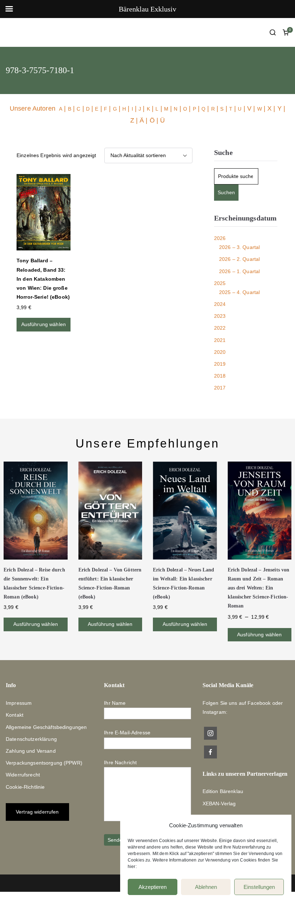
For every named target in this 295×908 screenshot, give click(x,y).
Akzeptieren (153, 887)
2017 (220, 388)
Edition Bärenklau (223, 791)
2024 (220, 304)
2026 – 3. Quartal (239, 247)
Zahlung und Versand (31, 751)
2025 (220, 283)
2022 (220, 328)
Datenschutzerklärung (31, 739)
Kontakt (14, 715)
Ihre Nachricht (120, 762)
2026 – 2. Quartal (239, 259)
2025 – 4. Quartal (239, 292)
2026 (220, 238)
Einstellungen (259, 887)
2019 (220, 364)
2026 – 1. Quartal (239, 271)
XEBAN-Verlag (219, 803)
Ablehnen (206, 887)
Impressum (19, 703)
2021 (220, 340)
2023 (220, 316)
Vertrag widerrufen (37, 812)
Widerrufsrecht (23, 775)
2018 (220, 376)
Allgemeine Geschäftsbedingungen (46, 727)
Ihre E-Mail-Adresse (127, 732)
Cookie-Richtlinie (25, 787)
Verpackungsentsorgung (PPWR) (44, 763)
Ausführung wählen (43, 324)
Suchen (226, 192)
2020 (220, 352)
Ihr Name (115, 703)
